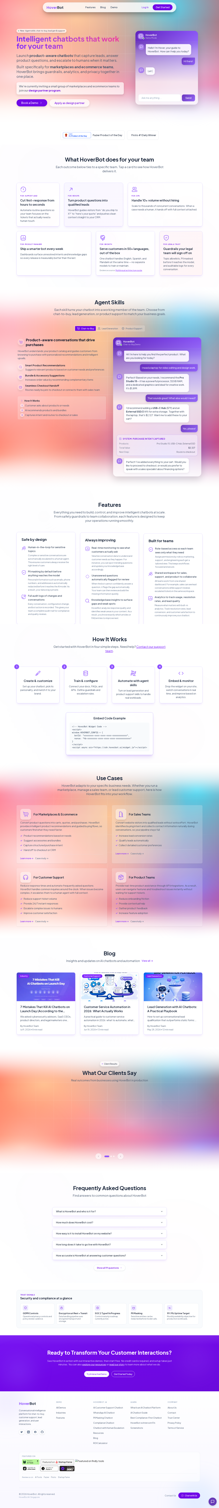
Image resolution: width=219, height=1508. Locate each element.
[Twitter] (21, 1432)
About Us (172, 1407)
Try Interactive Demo (97, 1374)
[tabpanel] (109, 407)
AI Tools (38, 1477)
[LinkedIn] (28, 1432)
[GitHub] (42, 1432)
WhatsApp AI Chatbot (104, 1412)
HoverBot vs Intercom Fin (143, 1422)
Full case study (191, 1140)
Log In (145, 7)
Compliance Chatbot (103, 1422)
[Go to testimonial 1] (106, 1156)
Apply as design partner (70, 103)
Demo (114, 7)
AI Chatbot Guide (139, 1412)
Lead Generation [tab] (110, 328)
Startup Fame (64, 1477)
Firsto (53, 1477)
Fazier (46, 1477)
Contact (172, 1412)
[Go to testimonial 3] (114, 1156)
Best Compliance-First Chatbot (146, 1417)
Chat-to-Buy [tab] (87, 328)
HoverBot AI (24, 1497)
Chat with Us (191, 1495)
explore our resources (94, 1364)
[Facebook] (35, 1432)
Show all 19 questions (108, 1267)
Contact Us (170, 1495)
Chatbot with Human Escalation (108, 1427)
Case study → (41, 858)
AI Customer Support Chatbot (108, 1407)
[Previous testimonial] (98, 1156)
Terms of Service (176, 1427)
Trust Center (174, 1417)
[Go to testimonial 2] (111, 1156)
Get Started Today (123, 1374)
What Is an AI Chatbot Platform (146, 1407)
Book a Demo (29, 102)
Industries (61, 1412)
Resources (98, 1433)
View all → (147, 960)
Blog (103, 7)
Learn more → (26, 858)
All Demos (61, 1407)
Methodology (206, 1140)
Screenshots (137, 1427)
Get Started (163, 7)
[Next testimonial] (121, 1156)
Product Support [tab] (134, 328)
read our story (117, 1364)
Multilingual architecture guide (128, 270)
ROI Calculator (100, 1443)
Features (90, 7)
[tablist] (109, 328)
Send (188, 97)
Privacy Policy (174, 1422)
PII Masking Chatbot (103, 1417)
